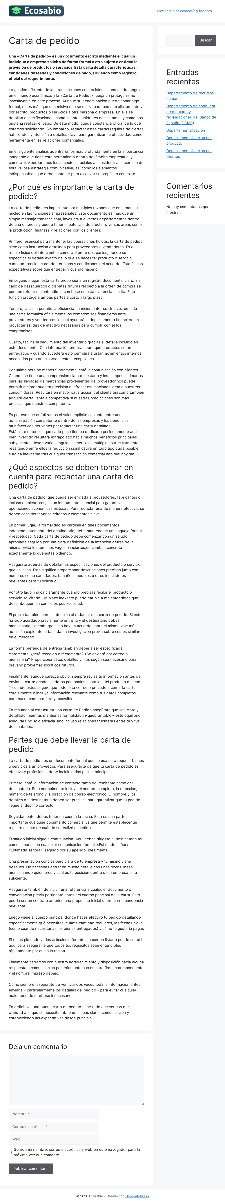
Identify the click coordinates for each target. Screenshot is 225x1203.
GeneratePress (137, 1196)
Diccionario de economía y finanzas (184, 11)
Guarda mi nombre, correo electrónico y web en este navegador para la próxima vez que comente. (77, 1152)
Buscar (206, 40)
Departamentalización (185, 130)
